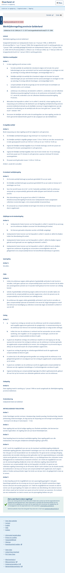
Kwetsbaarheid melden (12, 544)
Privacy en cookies (11, 537)
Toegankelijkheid (10, 540)
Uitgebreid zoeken (22, 8)
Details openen (1, 20)
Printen (57, 15)
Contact (7, 523)
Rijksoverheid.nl (10, 562)
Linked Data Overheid (12, 552)
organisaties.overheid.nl (47, 506)
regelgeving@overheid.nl (52, 509)
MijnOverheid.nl (10, 560)
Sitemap (8, 542)
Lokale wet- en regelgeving (8, 8)
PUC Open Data (10, 554)
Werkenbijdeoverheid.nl (12, 566)
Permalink (48, 15)
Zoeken (7, 530)
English (7, 525)
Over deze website (11, 521)
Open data (8, 550)
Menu (60, 3)
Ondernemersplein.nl (12, 564)
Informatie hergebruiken (13, 535)
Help (6, 528)
